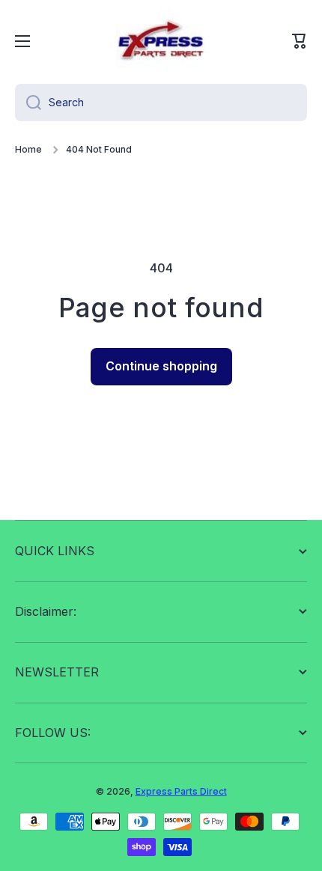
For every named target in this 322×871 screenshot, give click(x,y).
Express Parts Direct (181, 791)
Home (28, 149)
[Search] (28, 102)
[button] (299, 41)
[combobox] (161, 102)
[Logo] (161, 41)
